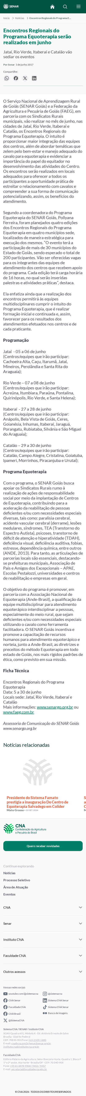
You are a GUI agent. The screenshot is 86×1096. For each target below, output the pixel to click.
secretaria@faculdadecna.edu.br (29, 1069)
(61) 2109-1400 (37, 1040)
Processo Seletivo (16, 880)
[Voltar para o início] (52, 7)
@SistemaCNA (16, 1020)
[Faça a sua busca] (65, 7)
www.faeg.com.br (18, 711)
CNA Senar (14, 1000)
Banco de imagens (58, 1013)
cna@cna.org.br (20, 1043)
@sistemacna (55, 993)
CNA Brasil (14, 1013)
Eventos (9, 894)
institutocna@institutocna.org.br (21, 1046)
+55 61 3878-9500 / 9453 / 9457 (28, 1065)
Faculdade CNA (17, 1007)
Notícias (19, 18)
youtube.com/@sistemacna (23, 993)
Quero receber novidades (43, 846)
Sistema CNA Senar (58, 1000)
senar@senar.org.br (40, 1043)
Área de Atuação (15, 887)
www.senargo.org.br (55, 706)
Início (6, 18)
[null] (6, 78)
